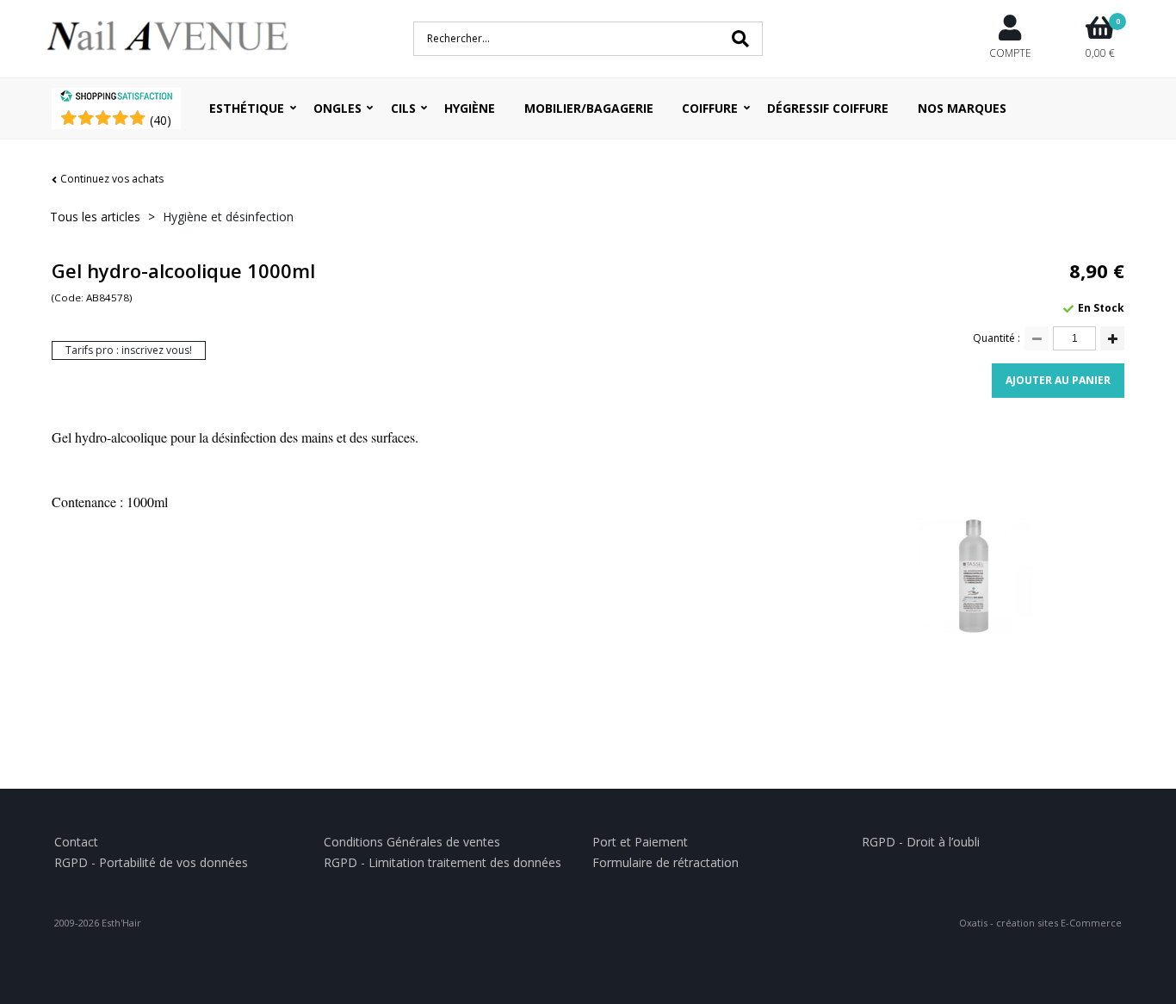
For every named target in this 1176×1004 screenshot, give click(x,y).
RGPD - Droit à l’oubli (921, 842)
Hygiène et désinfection (228, 216)
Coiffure (710, 108)
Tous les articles (95, 216)
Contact (76, 842)
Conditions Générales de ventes (412, 842)
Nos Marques (962, 108)
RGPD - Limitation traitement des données (442, 862)
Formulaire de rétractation (665, 862)
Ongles (337, 108)
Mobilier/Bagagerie (588, 108)
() (160, 120)
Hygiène (469, 108)
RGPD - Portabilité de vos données (151, 862)
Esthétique (246, 108)
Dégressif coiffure (827, 108)
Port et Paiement (640, 842)
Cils (403, 108)
